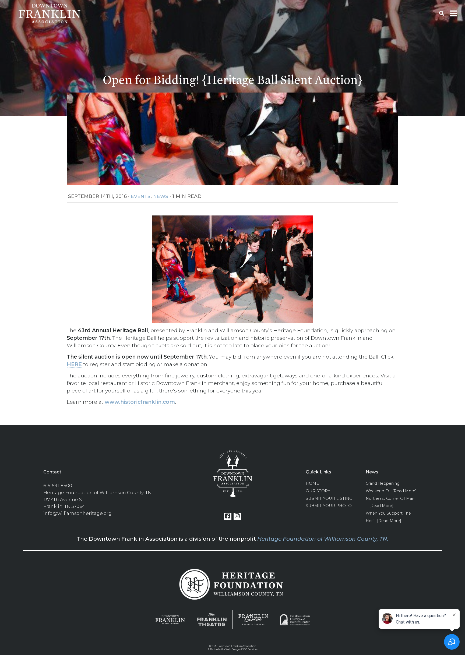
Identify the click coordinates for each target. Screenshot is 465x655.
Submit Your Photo (329, 505)
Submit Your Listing (329, 498)
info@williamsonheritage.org (77, 513)
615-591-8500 (57, 485)
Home (312, 483)
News (160, 196)
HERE (74, 364)
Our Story (318, 490)
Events (140, 196)
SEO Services (250, 649)
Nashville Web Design (227, 649)
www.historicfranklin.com (140, 402)
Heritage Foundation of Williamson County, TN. (322, 539)
